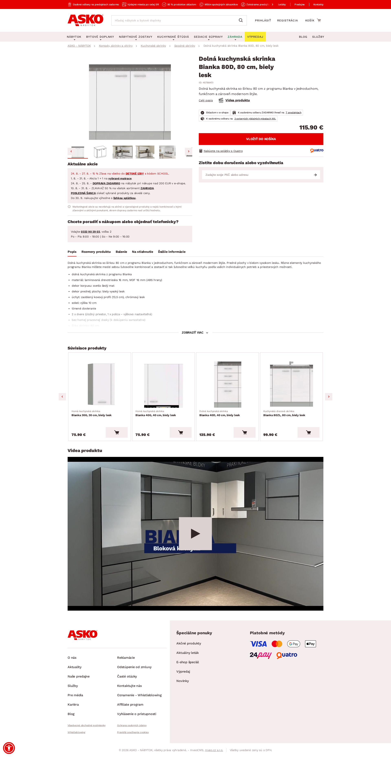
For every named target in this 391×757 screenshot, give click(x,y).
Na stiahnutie (142, 252)
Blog (303, 36)
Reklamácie (126, 658)
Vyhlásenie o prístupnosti (136, 714)
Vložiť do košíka (261, 139)
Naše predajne (79, 676)
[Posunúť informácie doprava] (269, 4)
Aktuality (74, 667)
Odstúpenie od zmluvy (134, 667)
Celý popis (206, 100)
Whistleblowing (76, 732)
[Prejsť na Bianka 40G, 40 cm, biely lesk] (163, 384)
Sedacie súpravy (208, 36)
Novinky (182, 681)
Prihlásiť (263, 20)
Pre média (75, 695)
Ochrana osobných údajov (131, 725)
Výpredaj (183, 671)
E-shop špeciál (187, 662)
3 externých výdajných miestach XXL (255, 118)
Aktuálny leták (187, 653)
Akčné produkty (188, 643)
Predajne (299, 4)
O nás (72, 658)
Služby (318, 36)
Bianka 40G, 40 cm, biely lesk (155, 413)
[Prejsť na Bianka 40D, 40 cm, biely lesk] (227, 384)
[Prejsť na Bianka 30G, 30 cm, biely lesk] (99, 384)
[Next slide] (188, 151)
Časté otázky (127, 676)
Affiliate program (130, 704)
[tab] (72, 253)
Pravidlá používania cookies (132, 732)
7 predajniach (293, 112)
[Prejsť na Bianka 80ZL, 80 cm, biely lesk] (291, 384)
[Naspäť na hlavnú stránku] (85, 20)
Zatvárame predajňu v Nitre (262, 4)
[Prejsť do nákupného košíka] (313, 20)
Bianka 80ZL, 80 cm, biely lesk (284, 413)
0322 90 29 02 (90, 231)
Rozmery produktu (96, 252)
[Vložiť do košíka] (117, 432)
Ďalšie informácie (172, 252)
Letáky (282, 4)
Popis (72, 252)
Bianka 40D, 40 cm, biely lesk (219, 413)
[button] (78, 152)
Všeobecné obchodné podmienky (86, 725)
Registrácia (287, 20)
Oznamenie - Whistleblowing (139, 695)
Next (328, 396)
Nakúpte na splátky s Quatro (223, 151)
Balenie (121, 252)
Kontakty (318, 4)
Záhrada (235, 36)
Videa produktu (237, 100)
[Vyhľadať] (242, 20)
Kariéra (73, 704)
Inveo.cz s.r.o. (214, 750)
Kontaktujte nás (129, 686)
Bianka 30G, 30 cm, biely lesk (91, 413)
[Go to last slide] (71, 151)
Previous (62, 396)
